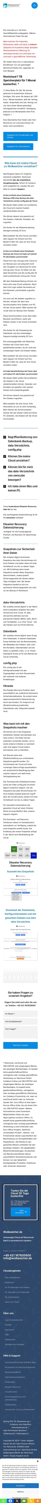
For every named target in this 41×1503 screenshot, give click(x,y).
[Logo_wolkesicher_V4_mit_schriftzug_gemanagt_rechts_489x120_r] (11, 4)
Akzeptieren (20, 1486)
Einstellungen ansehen (20, 1498)
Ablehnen (20, 1492)
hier (26, 36)
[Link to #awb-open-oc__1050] (34, 5)
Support (20, 189)
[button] (38, 1461)
